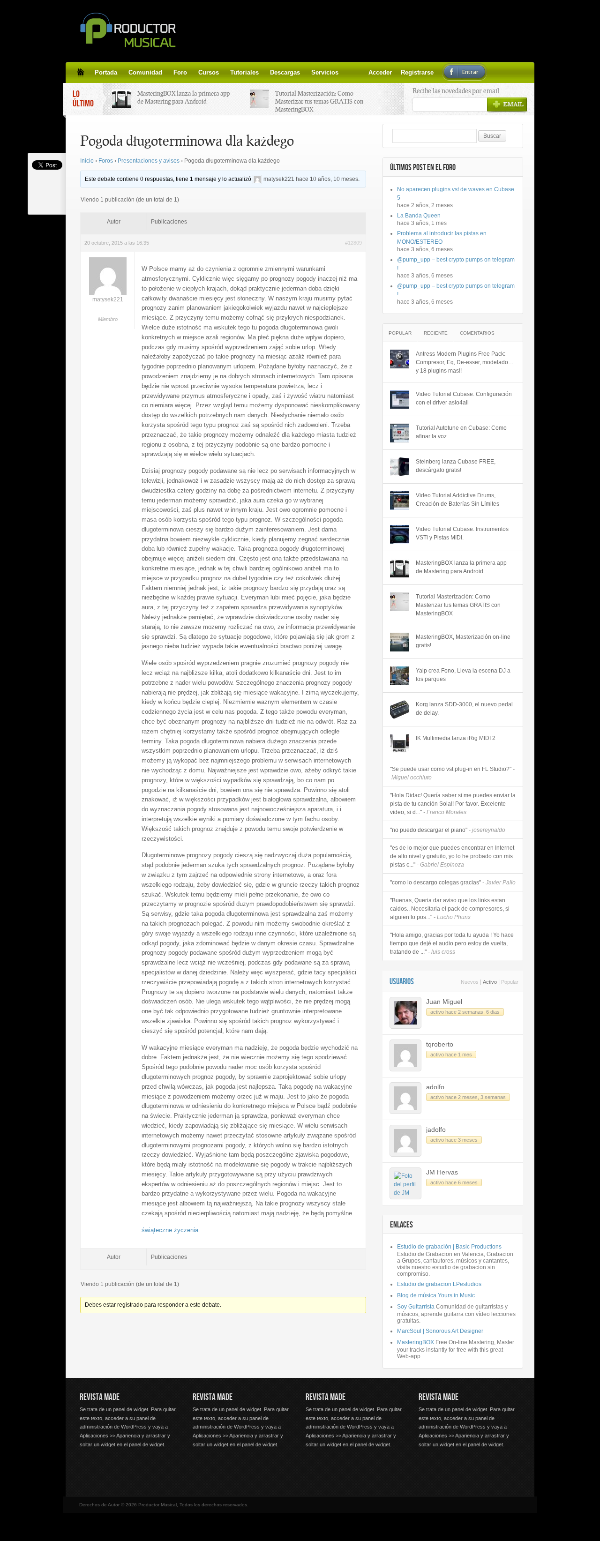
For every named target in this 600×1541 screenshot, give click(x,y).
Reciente (436, 333)
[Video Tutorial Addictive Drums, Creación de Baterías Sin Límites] (399, 500)
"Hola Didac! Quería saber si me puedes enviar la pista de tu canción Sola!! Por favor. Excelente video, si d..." (453, 803)
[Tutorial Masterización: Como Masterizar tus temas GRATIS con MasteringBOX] (399, 601)
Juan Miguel (444, 1001)
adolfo (435, 1087)
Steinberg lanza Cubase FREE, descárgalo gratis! (455, 465)
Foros (105, 160)
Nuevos (470, 982)
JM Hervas (442, 1172)
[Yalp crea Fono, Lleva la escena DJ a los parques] (399, 675)
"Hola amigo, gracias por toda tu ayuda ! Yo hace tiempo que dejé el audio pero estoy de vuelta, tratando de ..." (452, 943)
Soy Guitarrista (416, 1306)
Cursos (208, 72)
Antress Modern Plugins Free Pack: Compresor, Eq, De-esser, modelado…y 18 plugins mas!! (465, 362)
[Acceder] (349, 72)
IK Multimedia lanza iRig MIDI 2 (455, 738)
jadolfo (436, 1129)
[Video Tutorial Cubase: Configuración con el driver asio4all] (399, 399)
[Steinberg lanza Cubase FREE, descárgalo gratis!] (399, 466)
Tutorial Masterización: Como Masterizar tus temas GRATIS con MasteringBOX (319, 101)
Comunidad (145, 72)
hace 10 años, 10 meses (327, 179)
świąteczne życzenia (170, 1230)
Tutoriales (244, 72)
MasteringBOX (415, 1342)
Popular (400, 333)
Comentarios (477, 333)
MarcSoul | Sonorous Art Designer (440, 1331)
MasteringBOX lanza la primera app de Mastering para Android (183, 97)
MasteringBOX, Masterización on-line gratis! (463, 641)
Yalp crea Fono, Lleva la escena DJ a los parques (463, 674)
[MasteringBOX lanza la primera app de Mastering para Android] (399, 568)
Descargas (285, 72)
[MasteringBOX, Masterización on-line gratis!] (399, 642)
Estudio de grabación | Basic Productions (449, 1246)
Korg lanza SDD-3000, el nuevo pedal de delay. (464, 708)
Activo (490, 982)
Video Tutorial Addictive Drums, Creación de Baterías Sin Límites (457, 499)
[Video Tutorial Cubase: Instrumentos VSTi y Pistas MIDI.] (399, 534)
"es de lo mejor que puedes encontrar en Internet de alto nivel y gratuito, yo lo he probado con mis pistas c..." (452, 856)
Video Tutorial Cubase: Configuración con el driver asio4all (464, 398)
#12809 (353, 243)
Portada (106, 72)
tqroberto (439, 1044)
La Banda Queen (419, 215)
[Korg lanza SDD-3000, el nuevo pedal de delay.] (399, 709)
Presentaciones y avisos (149, 160)
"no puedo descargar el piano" (447, 830)
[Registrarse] (361, 72)
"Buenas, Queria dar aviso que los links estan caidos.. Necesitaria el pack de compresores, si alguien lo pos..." (450, 908)
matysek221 (278, 179)
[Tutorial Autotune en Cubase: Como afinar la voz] (399, 433)
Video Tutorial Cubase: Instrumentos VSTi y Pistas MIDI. (462, 533)
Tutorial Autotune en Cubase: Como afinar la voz (461, 432)
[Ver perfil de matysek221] (257, 179)
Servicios (324, 72)
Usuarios (402, 982)
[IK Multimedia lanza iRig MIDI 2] (399, 743)
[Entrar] (372, 72)
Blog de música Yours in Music (436, 1295)
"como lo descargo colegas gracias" (453, 882)
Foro (180, 72)
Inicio (87, 160)
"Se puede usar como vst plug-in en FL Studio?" (452, 773)
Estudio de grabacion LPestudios (439, 1284)
